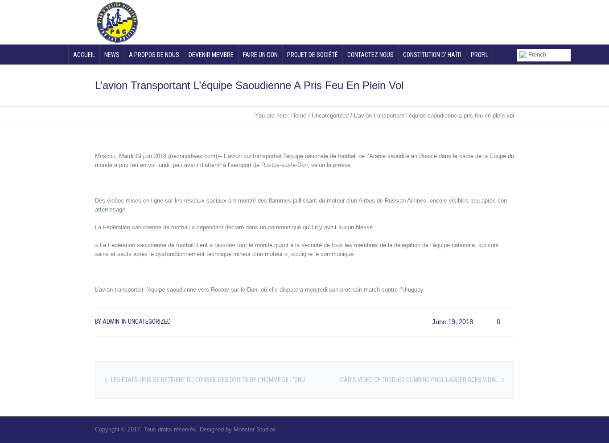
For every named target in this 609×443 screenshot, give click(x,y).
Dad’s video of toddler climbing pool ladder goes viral (419, 379)
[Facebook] (474, 21)
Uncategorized (330, 115)
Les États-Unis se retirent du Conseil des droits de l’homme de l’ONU (208, 379)
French (536, 54)
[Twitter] (455, 21)
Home (298, 115)
